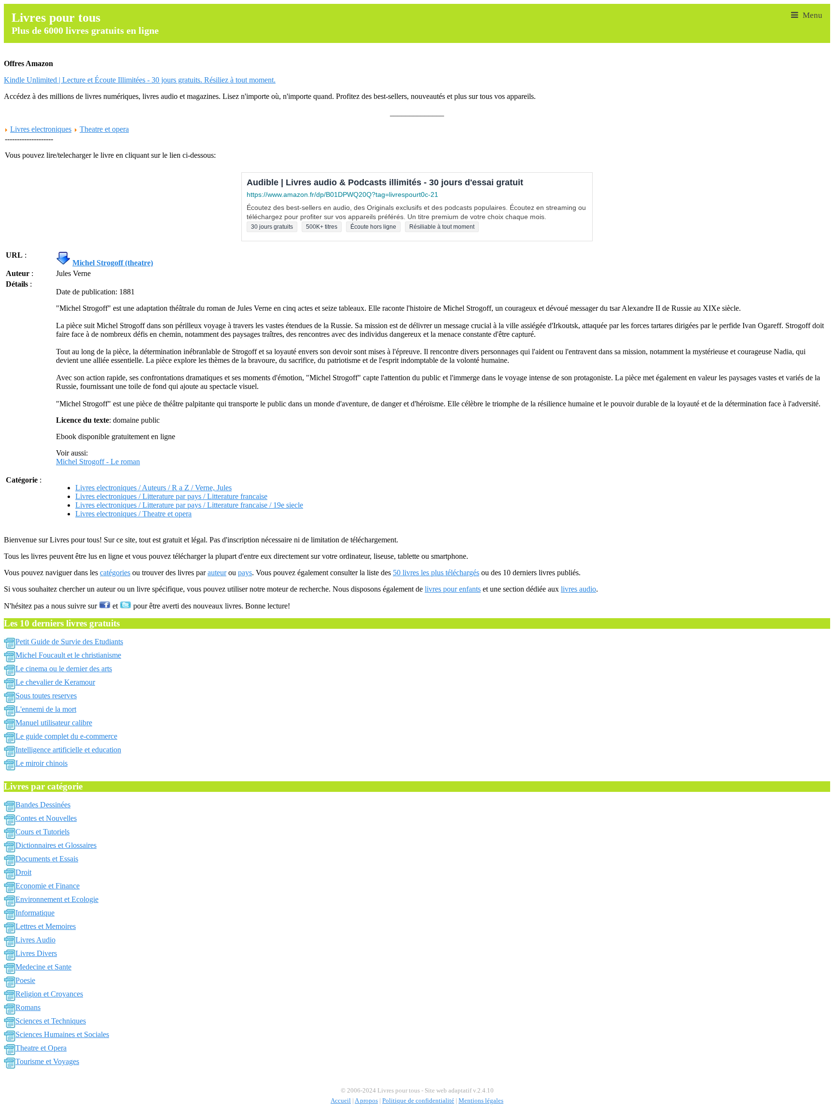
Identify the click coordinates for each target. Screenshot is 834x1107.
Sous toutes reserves (46, 696)
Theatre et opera (104, 129)
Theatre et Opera (41, 1048)
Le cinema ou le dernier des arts (63, 668)
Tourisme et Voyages (47, 1061)
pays (245, 572)
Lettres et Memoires (45, 926)
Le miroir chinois (41, 763)
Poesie (25, 980)
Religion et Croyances (49, 994)
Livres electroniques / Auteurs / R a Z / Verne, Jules (153, 488)
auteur (217, 572)
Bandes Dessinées (42, 805)
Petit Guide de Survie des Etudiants (69, 641)
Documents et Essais (46, 859)
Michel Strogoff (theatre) (112, 263)
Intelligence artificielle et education (68, 750)
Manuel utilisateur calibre (53, 723)
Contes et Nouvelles (46, 818)
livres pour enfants (453, 589)
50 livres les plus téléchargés (436, 572)
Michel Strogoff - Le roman (98, 461)
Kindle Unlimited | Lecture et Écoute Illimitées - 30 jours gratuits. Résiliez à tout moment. (140, 80)
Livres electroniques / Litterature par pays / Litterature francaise (171, 496)
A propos (366, 1100)
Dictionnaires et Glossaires (56, 845)
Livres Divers (36, 953)
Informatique (35, 913)
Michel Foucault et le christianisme (68, 655)
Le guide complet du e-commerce (66, 736)
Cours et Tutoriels (42, 832)
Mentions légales (481, 1100)
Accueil (341, 1100)
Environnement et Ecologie (56, 899)
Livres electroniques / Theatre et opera (133, 514)
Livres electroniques (40, 129)
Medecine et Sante (43, 967)
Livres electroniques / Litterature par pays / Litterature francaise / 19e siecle (189, 505)
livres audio (578, 589)
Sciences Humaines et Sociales (62, 1034)
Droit (23, 872)
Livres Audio (35, 940)
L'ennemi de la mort (45, 709)
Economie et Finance (47, 886)
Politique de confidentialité (418, 1100)
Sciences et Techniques (50, 1021)
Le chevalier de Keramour (55, 682)
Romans (28, 1007)
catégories (115, 572)
